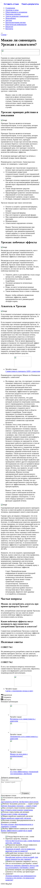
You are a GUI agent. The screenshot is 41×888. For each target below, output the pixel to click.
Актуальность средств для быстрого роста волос (19, 802)
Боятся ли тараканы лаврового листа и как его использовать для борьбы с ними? (21, 866)
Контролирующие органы (15, 22)
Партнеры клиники (13, 14)
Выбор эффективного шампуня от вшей (16, 831)
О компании (10, 8)
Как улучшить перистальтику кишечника (17, 810)
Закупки (8, 20)
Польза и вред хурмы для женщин (14, 814)
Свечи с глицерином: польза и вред (19, 691)
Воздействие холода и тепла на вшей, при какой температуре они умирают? (21, 858)
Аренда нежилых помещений (16, 16)
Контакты (9, 29)
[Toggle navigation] (2, 33)
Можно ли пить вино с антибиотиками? (19, 755)
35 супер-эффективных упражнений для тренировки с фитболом (24, 773)
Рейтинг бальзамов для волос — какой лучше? (19, 806)
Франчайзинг (10, 18)
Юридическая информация (15, 24)
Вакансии (9, 27)
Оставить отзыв (11, 4)
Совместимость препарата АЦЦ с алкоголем (22, 371)
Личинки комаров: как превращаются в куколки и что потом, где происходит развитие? (20, 878)
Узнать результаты (30, 4)
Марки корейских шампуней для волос (16, 818)
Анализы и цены (12, 10)
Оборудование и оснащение (16, 12)
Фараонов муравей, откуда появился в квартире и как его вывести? (20, 850)
